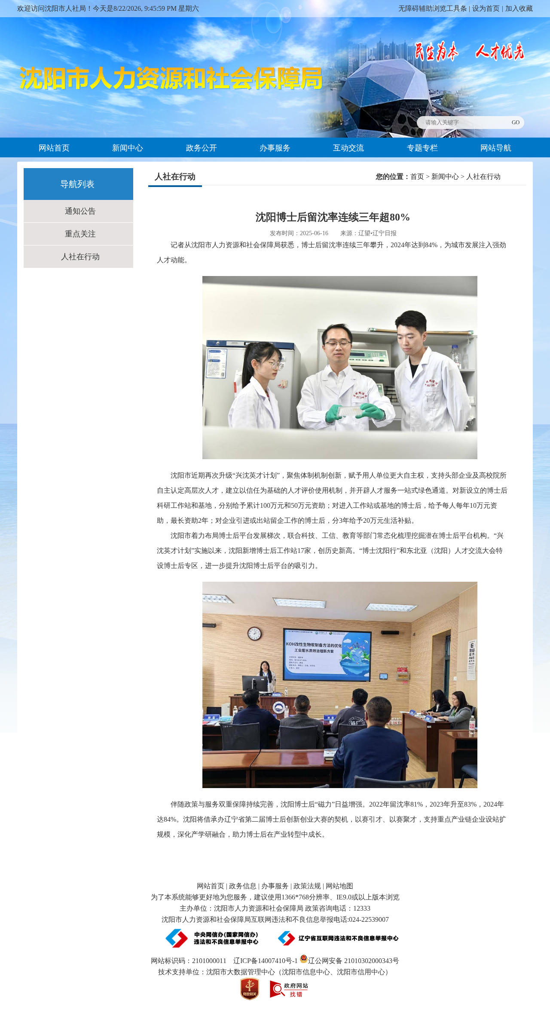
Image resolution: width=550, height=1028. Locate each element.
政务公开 (201, 148)
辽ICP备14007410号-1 (265, 960)
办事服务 (275, 148)
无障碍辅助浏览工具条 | (434, 8)
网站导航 (495, 148)
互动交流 (348, 148)
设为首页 (486, 8)
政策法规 (307, 886)
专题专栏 (422, 148)
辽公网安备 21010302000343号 (353, 960)
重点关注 (80, 234)
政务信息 (243, 886)
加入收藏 (519, 8)
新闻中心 (127, 148)
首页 (417, 176)
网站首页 (54, 148)
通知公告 (80, 211)
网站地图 (339, 886)
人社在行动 (80, 256)
